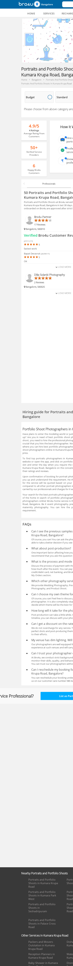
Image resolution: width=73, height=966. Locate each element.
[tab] (31, 13)
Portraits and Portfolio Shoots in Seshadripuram (41, 907)
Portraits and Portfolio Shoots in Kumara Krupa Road (43, 883)
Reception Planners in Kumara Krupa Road (41, 955)
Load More (64, 266)
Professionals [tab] (48, 183)
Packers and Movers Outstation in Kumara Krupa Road (41, 945)
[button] (47, 4)
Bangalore (47, 4)
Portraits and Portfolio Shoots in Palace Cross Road (42, 923)
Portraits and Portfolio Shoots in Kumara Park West (42, 895)
